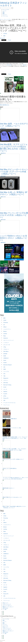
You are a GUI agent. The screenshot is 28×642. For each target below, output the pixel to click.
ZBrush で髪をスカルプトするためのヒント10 (12, 497)
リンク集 (4, 609)
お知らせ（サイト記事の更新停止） (10, 468)
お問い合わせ (5, 608)
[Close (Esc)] (0, 640)
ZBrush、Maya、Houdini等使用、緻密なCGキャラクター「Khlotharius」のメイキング (14, 507)
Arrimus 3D (2, 38)
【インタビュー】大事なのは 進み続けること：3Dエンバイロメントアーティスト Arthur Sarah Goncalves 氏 (15, 478)
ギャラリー (5, 14)
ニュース (4, 10)
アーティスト (5, 16)
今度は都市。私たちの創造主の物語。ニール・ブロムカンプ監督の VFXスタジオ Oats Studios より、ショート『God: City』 (15, 438)
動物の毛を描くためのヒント (8, 488)
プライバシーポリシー (7, 605)
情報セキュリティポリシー (8, 606)
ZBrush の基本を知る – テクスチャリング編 (12, 427)
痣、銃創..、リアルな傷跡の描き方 (10, 418)
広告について (5, 602)
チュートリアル (6, 9)
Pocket (9, 40)
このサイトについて (7, 604)
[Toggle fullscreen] (3, 640)
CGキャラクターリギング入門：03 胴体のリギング (13, 459)
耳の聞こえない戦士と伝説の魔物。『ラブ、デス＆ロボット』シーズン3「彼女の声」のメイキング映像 (14, 449)
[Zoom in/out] (4, 640)
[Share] (1, 640)
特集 (3, 12)
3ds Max (24, 65)
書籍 (3, 13)
